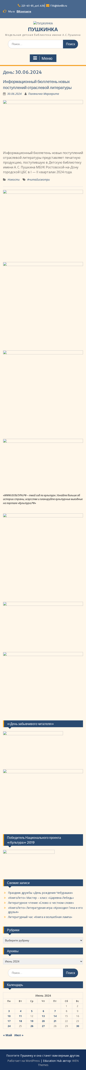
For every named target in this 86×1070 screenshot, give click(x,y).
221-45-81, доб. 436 (33, 5)
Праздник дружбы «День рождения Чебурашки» (40, 893)
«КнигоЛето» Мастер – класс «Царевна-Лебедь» (41, 898)
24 (9, 1026)
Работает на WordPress (23, 1061)
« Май (7, 1035)
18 (20, 1021)
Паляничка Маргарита (43, 94)
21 (55, 1021)
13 (43, 1016)
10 (9, 1016)
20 (43, 1021)
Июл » (18, 1035)
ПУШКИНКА (43, 29)
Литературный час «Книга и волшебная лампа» (40, 917)
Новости (14, 179)
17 (9, 1021)
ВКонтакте (24, 11)
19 (31, 1021)
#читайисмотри (38, 179)
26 (31, 1026)
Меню (47, 58)
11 (20, 1016)
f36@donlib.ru (58, 5)
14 (55, 1016)
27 (43, 1026)
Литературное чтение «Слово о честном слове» (41, 903)
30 (77, 1026)
